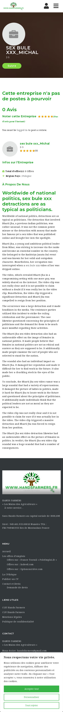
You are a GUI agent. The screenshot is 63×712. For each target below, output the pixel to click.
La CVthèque (9, 574)
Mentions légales (12, 617)
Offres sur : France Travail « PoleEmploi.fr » (32, 560)
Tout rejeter (31, 705)
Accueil (6, 551)
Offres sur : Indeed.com (20, 564)
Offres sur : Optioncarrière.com (25, 569)
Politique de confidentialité (18, 621)
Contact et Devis (11, 584)
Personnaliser (31, 697)
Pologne (26, 176)
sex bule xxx (33, 265)
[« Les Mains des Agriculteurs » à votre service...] (13, 6)
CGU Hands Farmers (13, 607)
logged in (22, 130)
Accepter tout (31, 689)
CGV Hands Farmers (13, 612)
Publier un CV (10, 579)
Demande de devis (17, 587)
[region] (31, 682)
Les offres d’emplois (13, 556)
